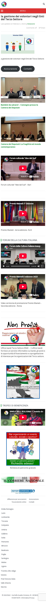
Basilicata (4, 550)
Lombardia (5, 517)
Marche (4, 587)
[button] (23, 11)
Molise (3, 562)
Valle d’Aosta (6, 583)
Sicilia (3, 537)
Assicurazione (10, 68)
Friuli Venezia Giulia (8, 579)
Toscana (4, 521)
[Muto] (39, 266)
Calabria (4, 533)
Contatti (28, 68)
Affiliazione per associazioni (16, 499)
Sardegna (5, 558)
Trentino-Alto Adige (8, 571)
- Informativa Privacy (27, 598)
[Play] (4, 266)
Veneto (3, 575)
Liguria (3, 566)
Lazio (3, 513)
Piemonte (5, 541)
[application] (23, 256)
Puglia (3, 554)
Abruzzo (4, 545)
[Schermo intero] (42, 266)
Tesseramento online (19, 502)
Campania (5, 525)
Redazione (31, 24)
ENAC (9, 595)
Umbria (4, 529)
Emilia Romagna (7, 509)
